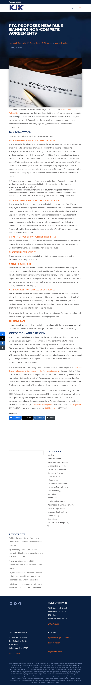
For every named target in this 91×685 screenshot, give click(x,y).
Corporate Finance (55, 473)
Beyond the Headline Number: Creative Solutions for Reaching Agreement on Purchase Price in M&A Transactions (25, 576)
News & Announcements (57, 462)
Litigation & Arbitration (57, 512)
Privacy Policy (54, 643)
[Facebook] (2, 334)
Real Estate (52, 519)
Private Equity (53, 515)
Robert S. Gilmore (43, 43)
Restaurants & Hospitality (58, 522)
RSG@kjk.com (75, 404)
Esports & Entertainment (57, 487)
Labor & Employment (56, 508)
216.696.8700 (53, 624)
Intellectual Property (56, 501)
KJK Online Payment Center (59, 637)
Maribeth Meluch (62, 43)
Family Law (51, 494)
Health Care (52, 498)
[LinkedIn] (2, 343)
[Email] (2, 347)
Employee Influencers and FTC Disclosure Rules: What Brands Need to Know (25, 565)
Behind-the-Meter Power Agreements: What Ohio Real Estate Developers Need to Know (26, 541)
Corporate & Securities (57, 469)
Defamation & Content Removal (60, 505)
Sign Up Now (44, 440)
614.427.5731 (14, 653)
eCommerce (52, 480)
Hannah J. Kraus (15, 43)
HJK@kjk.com (49, 408)
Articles (50, 455)
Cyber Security (53, 476)
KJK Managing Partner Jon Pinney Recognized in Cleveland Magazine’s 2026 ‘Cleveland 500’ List (26, 553)
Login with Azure (55, 652)
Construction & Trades (56, 466)
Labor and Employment (43, 404)
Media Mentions (54, 459)
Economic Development (57, 483)
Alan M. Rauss (29, 43)
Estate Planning (53, 490)
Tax (48, 526)
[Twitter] (2, 338)
